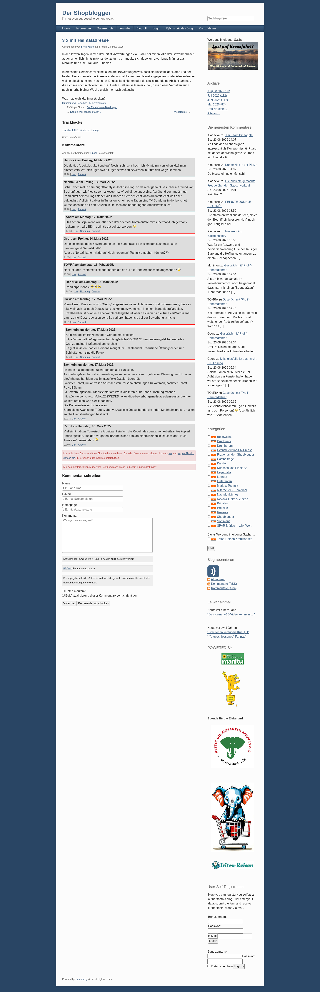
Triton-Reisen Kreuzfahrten (234, 539)
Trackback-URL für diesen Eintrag (80, 130)
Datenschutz (105, 28)
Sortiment (223, 521)
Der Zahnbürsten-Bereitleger (102, 107)
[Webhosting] (232, 658)
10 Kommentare (97, 103)
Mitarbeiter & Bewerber (74, 103)
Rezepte (222, 512)
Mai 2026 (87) (216, 104)
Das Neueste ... (217, 108)
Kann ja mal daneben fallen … (86, 111)
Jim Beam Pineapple (239, 135)
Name (66, 483)
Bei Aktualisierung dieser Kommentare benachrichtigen (101, 595)
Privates (222, 503)
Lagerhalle (224, 472)
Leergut (222, 476)
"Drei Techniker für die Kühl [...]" (228, 632)
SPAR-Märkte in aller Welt (234, 525)
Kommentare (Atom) (224, 588)
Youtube (124, 28)
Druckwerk (224, 441)
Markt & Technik (227, 485)
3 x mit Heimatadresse (85, 40)
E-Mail (66, 494)
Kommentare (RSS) (224, 583)
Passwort (214, 926)
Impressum (83, 28)
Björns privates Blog (179, 28)
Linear (93, 153)
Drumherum (225, 445)
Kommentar (69, 515)
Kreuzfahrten (207, 28)
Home (66, 28)
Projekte (222, 507)
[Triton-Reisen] (232, 865)
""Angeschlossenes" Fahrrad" (226, 636)
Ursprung (85, 231)
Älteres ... (213, 113)
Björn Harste (87, 46)
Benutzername (217, 916)
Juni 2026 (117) (217, 100)
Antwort (82, 174)
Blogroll (141, 28)
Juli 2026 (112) (217, 95)
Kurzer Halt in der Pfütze (241, 164)
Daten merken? (75, 591)
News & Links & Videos (232, 499)
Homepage (69, 504)
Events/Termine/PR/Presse (234, 450)
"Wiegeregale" (180, 111)
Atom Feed (218, 579)
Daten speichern (222, 966)
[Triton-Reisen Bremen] (233, 56)
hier (170, 453)
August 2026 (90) (218, 91)
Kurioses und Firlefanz (232, 467)
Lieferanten (224, 481)
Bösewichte (224, 436)
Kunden (222, 463)
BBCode (67, 568)
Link (73, 174)
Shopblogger (225, 516)
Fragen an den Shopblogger (235, 454)
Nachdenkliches (227, 494)
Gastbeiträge (225, 459)
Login (156, 28)
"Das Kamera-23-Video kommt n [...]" (231, 614)
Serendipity (82, 979)
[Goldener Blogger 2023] (232, 688)
